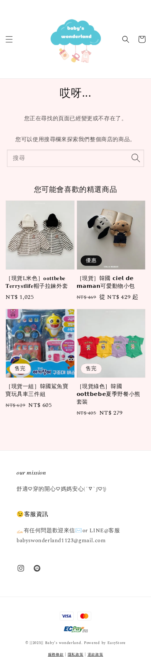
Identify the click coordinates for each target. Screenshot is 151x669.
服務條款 (56, 655)
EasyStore (116, 643)
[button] (9, 39)
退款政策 (95, 655)
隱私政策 (76, 655)
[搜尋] (136, 158)
